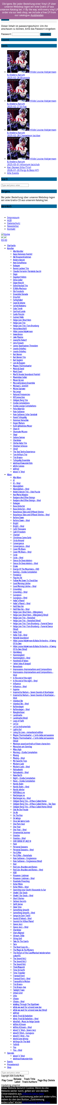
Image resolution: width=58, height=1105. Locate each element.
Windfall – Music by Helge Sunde (26, 1021)
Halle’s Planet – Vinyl (21, 603)
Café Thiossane (19, 528)
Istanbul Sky (18, 700)
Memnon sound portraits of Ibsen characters (31, 743)
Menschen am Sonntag (22, 746)
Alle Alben (17, 477)
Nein (27, 1093)
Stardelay (17, 440)
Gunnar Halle (18, 317)
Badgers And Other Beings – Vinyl (27, 500)
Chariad (16, 534)
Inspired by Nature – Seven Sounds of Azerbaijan (33, 692)
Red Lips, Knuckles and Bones (25, 866)
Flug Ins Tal (17, 577)
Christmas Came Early (22, 537)
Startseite (11, 245)
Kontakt (11, 229)
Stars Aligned (18, 932)
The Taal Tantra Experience (24, 451)
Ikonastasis (17, 666)
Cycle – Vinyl (18, 557)
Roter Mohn (18, 884)
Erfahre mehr (37, 1093)
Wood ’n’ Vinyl (19, 471)
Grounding (17, 589)
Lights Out (17, 729)
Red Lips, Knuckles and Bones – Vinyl (28, 869)
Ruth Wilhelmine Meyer (22, 425)
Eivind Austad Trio (20, 285)
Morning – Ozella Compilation (25, 752)
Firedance (17, 574)
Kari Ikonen (17, 354)
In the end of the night (22, 677)
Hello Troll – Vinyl (20, 634)
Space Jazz (17, 924)
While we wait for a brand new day (27, 1007)
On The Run (18, 815)
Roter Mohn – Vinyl (21, 886)
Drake (15, 566)
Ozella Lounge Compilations (24, 405)
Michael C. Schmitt (20, 385)
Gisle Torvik (17, 308)
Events (10, 1061)
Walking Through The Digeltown (26, 1004)
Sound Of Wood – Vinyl (22, 918)
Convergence (18, 543)
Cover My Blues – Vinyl (22, 551)
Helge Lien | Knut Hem (22, 319)
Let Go (15, 723)
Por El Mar (17, 852)
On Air (15, 812)
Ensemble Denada (20, 294)
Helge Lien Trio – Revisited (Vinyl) (27, 620)
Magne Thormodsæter (22, 365)
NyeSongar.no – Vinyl (22, 798)
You (14, 1047)
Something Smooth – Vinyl (24, 912)
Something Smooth (21, 909)
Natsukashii (18, 769)
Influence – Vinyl (20, 686)
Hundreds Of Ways (20, 660)
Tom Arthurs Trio (20, 454)
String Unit (17, 938)
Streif (15, 448)
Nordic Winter (19, 789)
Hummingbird (18, 654)
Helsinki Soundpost (21, 637)
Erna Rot (16, 297)
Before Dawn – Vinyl (21, 520)
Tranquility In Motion (21, 981)
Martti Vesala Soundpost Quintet (26, 374)
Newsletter (13, 226)
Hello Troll (17, 632)
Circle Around (18, 540)
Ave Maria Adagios (20, 494)
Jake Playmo (18, 337)
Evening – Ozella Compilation (25, 571)
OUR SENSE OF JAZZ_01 (22, 841)
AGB (9, 220)
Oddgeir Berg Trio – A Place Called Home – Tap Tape (34, 803)
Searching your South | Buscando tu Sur (29, 889)
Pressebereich (13, 1064)
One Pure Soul (19, 823)
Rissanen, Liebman (21, 875)
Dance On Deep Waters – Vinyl (25, 563)
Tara (15, 944)
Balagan (16, 265)
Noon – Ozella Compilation (24, 780)
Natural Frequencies (21, 394)
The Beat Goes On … (21, 947)
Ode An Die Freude (20, 809)
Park (15, 843)
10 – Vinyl (16, 483)
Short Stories (18, 898)
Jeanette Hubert (20, 339)
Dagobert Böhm (19, 276)
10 (14, 480)
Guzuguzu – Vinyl (20, 597)
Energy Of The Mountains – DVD (26, 569)
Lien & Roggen (19, 362)
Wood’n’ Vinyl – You (21, 1035)
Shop (9, 1067)
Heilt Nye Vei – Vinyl (21, 609)
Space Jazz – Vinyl (20, 927)
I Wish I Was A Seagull (22, 663)
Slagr (15, 434)
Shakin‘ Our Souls (20, 892)
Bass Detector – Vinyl (22, 508)
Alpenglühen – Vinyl (21, 488)
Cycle (15, 554)
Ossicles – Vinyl (19, 838)
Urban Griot (18, 992)
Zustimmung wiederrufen (36, 1102)
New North (17, 775)
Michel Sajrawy (19, 388)
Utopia (16, 998)
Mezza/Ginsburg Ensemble (24, 382)
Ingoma (16, 689)
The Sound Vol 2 (19, 958)
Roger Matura (19, 423)
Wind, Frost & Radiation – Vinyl (25, 1018)
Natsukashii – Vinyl (21, 772)
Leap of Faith (18, 720)
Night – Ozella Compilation (24, 778)
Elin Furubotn (18, 291)
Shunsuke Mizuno (20, 431)
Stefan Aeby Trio (20, 443)
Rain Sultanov (19, 411)
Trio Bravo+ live (19, 987)
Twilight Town (19, 990)
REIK (15, 872)
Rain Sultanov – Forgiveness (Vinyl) (27, 861)
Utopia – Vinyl (18, 1001)
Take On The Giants (21, 941)
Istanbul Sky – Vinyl (21, 703)
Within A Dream (19, 1024)
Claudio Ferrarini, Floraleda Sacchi (27, 271)
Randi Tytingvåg (20, 417)
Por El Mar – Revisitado (22, 855)
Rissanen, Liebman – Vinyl (24, 878)
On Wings (17, 818)
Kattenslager (18, 706)
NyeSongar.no (19, 795)
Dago (15, 274)
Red (14, 864)
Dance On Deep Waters (22, 560)
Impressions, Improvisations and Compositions (32, 669)
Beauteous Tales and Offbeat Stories (28, 511)
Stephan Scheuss (20, 445)
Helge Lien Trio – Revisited (24, 617)
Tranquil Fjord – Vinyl (21, 978)
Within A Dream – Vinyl (22, 1027)
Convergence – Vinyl (21, 546)
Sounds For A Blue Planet (23, 921)
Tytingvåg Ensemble (21, 460)
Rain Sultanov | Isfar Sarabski (25, 414)
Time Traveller (19, 972)
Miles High (17, 749)
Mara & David (18, 368)
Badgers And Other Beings (24, 497)
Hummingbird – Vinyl (21, 657)
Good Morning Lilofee (21, 583)
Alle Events (13, 173)
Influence (17, 683)
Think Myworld (19, 967)
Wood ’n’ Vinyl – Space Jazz (24, 1030)
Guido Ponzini (18, 314)
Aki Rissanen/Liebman (22, 256)
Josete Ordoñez (19, 348)
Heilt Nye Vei (18, 606)
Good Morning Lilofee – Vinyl (24, 586)
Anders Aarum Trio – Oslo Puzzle (26, 491)
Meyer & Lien (18, 380)
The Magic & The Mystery (23, 949)
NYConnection (19, 397)
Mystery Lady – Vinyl (21, 766)
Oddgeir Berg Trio (20, 400)
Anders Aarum (19, 259)
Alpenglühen (18, 486)
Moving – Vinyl (19, 758)
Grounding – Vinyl (20, 591)
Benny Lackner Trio (21, 268)
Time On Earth (19, 969)
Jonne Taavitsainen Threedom (25, 345)
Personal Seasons (20, 846)
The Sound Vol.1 (19, 964)
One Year (17, 826)
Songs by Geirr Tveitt (21, 915)
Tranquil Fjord (19, 975)
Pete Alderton (19, 408)
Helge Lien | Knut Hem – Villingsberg (28, 612)
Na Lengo (17, 391)
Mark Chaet (17, 371)
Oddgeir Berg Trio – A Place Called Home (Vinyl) (32, 806)
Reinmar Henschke (21, 420)
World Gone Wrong (20, 1038)
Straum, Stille (18, 935)
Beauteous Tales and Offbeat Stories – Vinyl (31, 514)
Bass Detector (19, 506)
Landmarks (17, 715)
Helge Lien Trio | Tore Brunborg (26, 325)
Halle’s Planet (19, 600)
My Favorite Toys (20, 760)
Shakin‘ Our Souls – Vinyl (23, 895)
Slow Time (17, 906)
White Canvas (18, 465)
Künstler (10, 248)
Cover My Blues (19, 549)
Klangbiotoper (19, 712)
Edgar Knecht (18, 282)
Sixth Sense (18, 904)
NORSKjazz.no (19, 792)
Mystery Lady (18, 763)
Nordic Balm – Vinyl (21, 786)
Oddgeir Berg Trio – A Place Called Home (30, 801)
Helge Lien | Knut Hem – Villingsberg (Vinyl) (30, 614)
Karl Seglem (18, 360)
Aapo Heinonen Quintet (22, 254)
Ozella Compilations (21, 402)
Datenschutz (13, 223)
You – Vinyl (17, 1050)
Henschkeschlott (20, 328)
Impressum (13, 217)
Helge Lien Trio (19, 322)
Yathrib (16, 1044)
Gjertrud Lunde (19, 311)
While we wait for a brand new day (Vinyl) (30, 1010)
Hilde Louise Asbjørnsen (23, 331)
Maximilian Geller (20, 377)
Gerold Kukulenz (19, 305)
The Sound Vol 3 (19, 961)
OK (23, 1093)
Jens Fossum (18, 342)
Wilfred (16, 468)
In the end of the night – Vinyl (25, 680)
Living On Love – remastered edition (28, 732)
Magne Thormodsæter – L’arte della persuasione (33, 735)
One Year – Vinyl (19, 829)
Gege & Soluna (19, 302)
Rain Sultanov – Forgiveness (24, 858)
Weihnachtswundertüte (23, 463)
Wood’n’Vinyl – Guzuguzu (23, 1032)
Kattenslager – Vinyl (21, 709)
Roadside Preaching (21, 881)
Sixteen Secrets (19, 901)
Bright (15, 523)
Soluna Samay (19, 437)
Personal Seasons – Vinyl (23, 849)
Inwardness (18, 334)
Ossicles (16, 835)
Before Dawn (18, 517)
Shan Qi (16, 428)
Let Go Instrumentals (21, 726)
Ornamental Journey (21, 832)
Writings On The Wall (21, 1041)
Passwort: (6, 34)
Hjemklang (17, 652)
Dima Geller (18, 279)
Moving (16, 755)
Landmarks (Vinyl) (20, 717)
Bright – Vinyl (18, 526)
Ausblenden (37, 15)
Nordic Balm (18, 783)
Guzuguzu (17, 594)
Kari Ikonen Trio (19, 357)
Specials (10, 1052)
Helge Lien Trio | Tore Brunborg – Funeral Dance (33, 623)
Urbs (15, 995)
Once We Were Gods (21, 821)
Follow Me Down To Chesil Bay (25, 580)
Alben (9, 474)
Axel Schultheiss (19, 262)
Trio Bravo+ (18, 457)
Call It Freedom (19, 531)
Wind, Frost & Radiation (23, 1015)
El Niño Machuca (19, 288)
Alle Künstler (18, 251)
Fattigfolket (18, 299)
